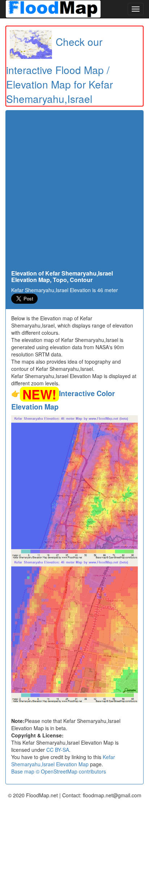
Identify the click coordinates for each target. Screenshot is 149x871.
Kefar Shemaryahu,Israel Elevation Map (63, 760)
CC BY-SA (57, 749)
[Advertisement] (74, 192)
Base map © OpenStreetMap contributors (58, 771)
